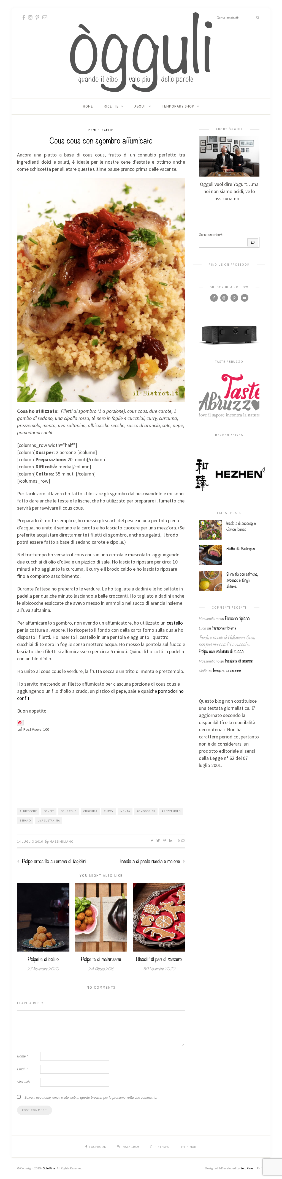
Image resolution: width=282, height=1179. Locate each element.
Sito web (23, 1082)
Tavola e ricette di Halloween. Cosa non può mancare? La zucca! (227, 640)
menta (125, 811)
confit (49, 811)
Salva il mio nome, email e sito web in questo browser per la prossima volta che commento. (91, 1097)
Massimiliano (62, 841)
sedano (25, 820)
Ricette (111, 106)
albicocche (28, 811)
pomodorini (146, 811)
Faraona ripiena (237, 617)
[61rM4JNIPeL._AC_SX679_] (229, 334)
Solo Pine (49, 1168)
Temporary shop (178, 106)
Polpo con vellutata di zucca (221, 650)
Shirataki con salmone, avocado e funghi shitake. (242, 580)
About (140, 106)
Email (22, 1069)
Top (260, 1168)
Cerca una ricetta (211, 234)
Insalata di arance (239, 660)
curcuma (90, 811)
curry (108, 811)
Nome (22, 1056)
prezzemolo (171, 811)
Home (88, 106)
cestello (175, 623)
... (242, 198)
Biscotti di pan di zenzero (159, 959)
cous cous (69, 811)
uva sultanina (49, 820)
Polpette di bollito (43, 959)
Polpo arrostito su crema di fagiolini (53, 861)
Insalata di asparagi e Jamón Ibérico (241, 526)
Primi (92, 130)
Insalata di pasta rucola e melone (150, 861)
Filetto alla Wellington (240, 548)
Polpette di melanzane (101, 959)
